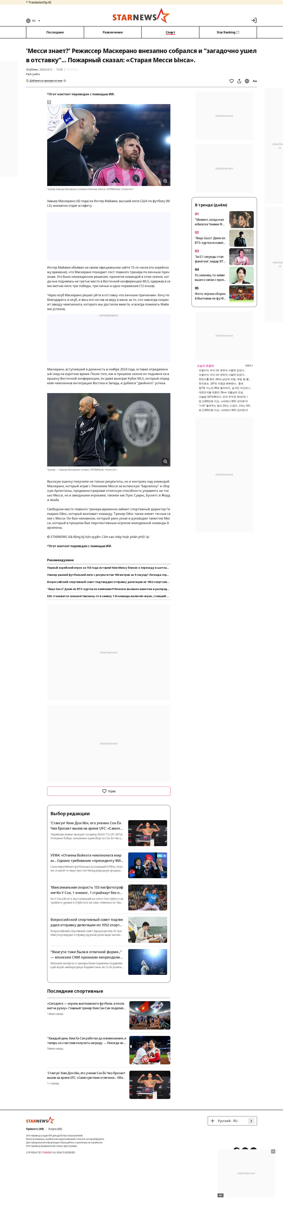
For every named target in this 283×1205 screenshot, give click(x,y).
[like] (231, 81)
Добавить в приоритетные (45, 80)
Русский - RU (228, 1121)
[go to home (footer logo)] (40, 1120)
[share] (239, 81)
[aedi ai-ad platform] (69, 106)
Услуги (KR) (55, 1129)
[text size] (254, 81)
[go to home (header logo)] (141, 15)
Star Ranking (226, 32)
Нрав (111, 791)
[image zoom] (165, 181)
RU (33, 20)
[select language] (247, 81)
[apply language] (251, 1121)
